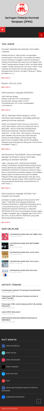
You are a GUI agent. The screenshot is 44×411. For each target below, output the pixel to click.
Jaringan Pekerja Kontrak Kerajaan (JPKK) (22, 19)
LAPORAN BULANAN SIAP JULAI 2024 (24, 261)
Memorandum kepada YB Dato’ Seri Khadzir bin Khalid (19, 194)
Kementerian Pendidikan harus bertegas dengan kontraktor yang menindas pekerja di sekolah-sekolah (21, 157)
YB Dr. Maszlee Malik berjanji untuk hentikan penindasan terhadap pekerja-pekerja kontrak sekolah (21, 118)
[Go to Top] (39, 401)
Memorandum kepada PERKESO (17, 93)
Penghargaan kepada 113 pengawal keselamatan (21, 290)
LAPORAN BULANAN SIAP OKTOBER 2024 (26, 234)
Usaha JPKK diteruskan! (11, 312)
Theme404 (13, 409)
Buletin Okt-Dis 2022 (12, 83)
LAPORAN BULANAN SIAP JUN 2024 (23, 270)
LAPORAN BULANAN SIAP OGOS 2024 (24, 252)
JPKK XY (7, 78)
